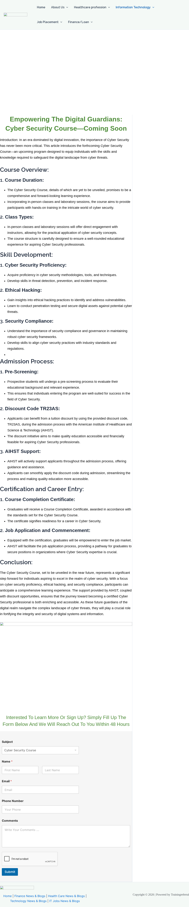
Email (7, 781)
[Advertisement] (94, 57)
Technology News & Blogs (28, 901)
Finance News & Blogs (29, 896)
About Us (57, 7)
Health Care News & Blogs (66, 896)
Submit (10, 872)
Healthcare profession (90, 7)
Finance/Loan (78, 22)
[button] (66, 7)
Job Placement (48, 22)
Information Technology (133, 7)
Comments (10, 820)
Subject (7, 742)
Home (41, 7)
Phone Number (13, 801)
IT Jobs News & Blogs (64, 901)
